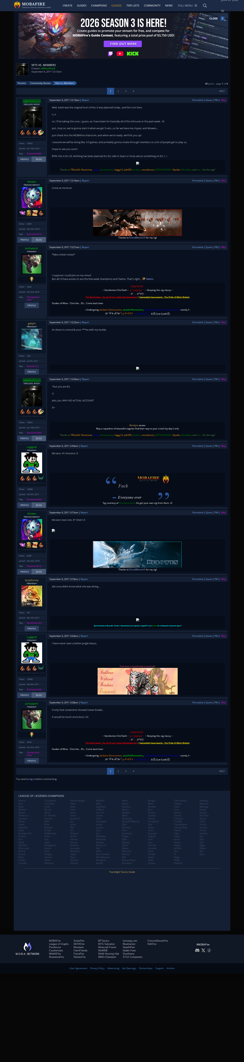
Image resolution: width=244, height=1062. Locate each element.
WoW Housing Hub (108, 953)
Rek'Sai (126, 854)
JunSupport (31, 248)
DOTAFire (79, 944)
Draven (48, 818)
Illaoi (72, 806)
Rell (124, 857)
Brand (21, 851)
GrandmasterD (127, 503)
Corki (47, 806)
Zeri (202, 842)
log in (32, 779)
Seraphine (153, 821)
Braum (22, 854)
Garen (47, 848)
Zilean (203, 848)
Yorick (203, 824)
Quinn (125, 845)
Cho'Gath (49, 803)
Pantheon (127, 833)
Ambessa (23, 815)
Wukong (204, 806)
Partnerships (145, 968)
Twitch (177, 830)
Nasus (125, 803)
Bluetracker (129, 944)
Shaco (151, 827)
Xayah (203, 809)
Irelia (73, 809)
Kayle (73, 854)
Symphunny (32, 580)
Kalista (73, 839)
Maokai (100, 842)
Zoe (202, 851)
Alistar (21, 812)
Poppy (125, 836)
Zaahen (204, 833)
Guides (82, 5)
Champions (99, 5)
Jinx (72, 830)
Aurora (22, 836)
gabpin (32, 323)
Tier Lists (132, 5)
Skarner (152, 845)
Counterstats (56, 950)
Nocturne (127, 818)
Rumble (152, 806)
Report (85, 100)
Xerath (203, 812)
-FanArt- (116, 626)
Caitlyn (22, 860)
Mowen (31, 181)
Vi (175, 854)
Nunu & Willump (130, 821)
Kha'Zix (74, 863)
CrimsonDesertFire (157, 940)
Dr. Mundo (50, 815)
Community (152, 5)
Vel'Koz (177, 848)
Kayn (72, 857)
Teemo (149, 279)
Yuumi (203, 830)
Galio (47, 842)
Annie (21, 824)
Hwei (73, 803)
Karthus (74, 845)
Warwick (204, 803)
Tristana (178, 818)
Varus (177, 839)
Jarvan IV (74, 818)
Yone (202, 821)
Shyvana (152, 833)
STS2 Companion (132, 957)
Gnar (47, 851)
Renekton (127, 863)
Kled (98, 803)
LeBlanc (100, 809)
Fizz (46, 839)
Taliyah (177, 803)
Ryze (150, 809)
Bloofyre (133, 425)
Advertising (113, 968)
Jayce (73, 824)
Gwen (47, 860)
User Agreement (78, 968)
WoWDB (103, 950)
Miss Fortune (103, 854)
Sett (150, 824)
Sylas (150, 860)
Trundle (178, 821)
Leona (99, 815)
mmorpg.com (130, 940)
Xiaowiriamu (125, 626)
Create (67, 5)
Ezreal (47, 830)
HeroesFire (80, 957)
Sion (150, 839)
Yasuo (203, 818)
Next (222, 91)
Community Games (40, 83)
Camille (22, 863)
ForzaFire (79, 953)
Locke (99, 824)
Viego (177, 857)
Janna (73, 815)
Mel (98, 848)
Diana (47, 812)
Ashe (21, 830)
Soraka (151, 854)
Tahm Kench (180, 800)
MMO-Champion (107, 957)
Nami (125, 800)
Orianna (126, 827)
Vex (176, 851)
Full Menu (185, 5)
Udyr (176, 833)
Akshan (22, 809)
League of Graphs (59, 944)
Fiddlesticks (50, 833)
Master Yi (101, 845)
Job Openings (129, 968)
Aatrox (22, 800)
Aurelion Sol (24, 833)
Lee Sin (100, 812)
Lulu (98, 830)
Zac (201, 836)
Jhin (72, 827)
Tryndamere (180, 824)
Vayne (177, 842)
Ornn (124, 830)
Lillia (98, 818)
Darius (47, 809)
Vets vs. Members (64, 83)
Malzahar (101, 839)
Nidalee (126, 812)
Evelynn (48, 827)
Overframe (128, 953)
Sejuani (152, 815)
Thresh (177, 815)
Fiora (47, 836)
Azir (20, 839)
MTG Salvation (106, 944)
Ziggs (202, 845)
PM (216, 100)
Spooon (137, 626)
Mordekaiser (103, 857)
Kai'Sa (73, 836)
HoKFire (151, 944)
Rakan (125, 848)
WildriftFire (55, 953)
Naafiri (99, 863)
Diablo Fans (129, 950)
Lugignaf (32, 447)
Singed (151, 836)
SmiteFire (79, 940)
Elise (46, 824)
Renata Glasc (129, 860)
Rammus (126, 851)
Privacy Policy (97, 968)
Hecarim (49, 863)
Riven (151, 803)
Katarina (74, 851)
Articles (171, 968)
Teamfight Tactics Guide (122, 872)
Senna (151, 818)
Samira (152, 812)
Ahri (20, 803)
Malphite (100, 836)
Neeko (125, 809)
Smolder (152, 848)
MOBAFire (55, 940)
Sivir (150, 842)
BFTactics (103, 940)
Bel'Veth (22, 845)
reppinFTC (144, 626)
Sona (150, 851)
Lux (98, 833)
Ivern (73, 812)
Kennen (74, 860)
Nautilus (126, 806)
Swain (151, 857)
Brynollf (110, 626)
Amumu (22, 818)
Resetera (78, 947)
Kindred (100, 800)
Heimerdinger (77, 800)
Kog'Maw (101, 806)
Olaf (124, 824)
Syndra (151, 863)
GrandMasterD (137, 237)
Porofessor (55, 947)
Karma (73, 842)
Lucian (99, 827)
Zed (202, 839)
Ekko (46, 821)
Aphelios (23, 827)
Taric (176, 809)
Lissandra (101, 821)
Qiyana (125, 842)
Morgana (101, 860)
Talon (177, 806)
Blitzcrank (23, 848)
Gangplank (50, 845)
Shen (150, 830)
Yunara (203, 827)
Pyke (124, 839)
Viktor (177, 860)
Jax (71, 821)
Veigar (177, 845)
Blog (39, 159)
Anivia (21, 821)
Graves (48, 857)
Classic (117, 5)
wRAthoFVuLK (48, 68)
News (169, 5)
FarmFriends (80, 950)
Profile (24, 159)
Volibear (204, 800)
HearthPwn (129, 947)
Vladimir (178, 863)
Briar (21, 857)
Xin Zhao (204, 815)
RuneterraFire (56, 957)
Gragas (48, 854)
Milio (98, 851)
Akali (21, 806)
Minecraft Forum (107, 947)
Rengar (152, 800)
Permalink (197, 100)
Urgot (177, 836)
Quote (208, 100)
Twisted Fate (180, 827)
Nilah (125, 815)
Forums (22, 83)
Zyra (202, 854)
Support (159, 968)
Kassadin (75, 848)
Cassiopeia (50, 800)
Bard (21, 842)
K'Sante (74, 833)
